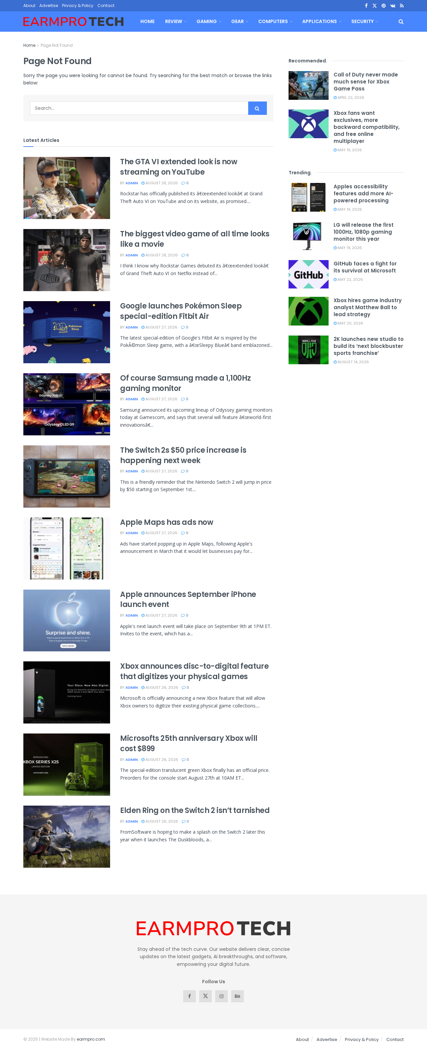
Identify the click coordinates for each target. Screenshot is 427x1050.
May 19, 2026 (349, 150)
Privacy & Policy (77, 5)
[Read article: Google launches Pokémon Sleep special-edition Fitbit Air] (66, 332)
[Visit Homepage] (73, 21)
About (29, 5)
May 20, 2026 (350, 323)
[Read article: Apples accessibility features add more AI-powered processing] (309, 197)
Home (147, 21)
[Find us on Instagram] (221, 996)
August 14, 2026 (353, 362)
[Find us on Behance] (237, 996)
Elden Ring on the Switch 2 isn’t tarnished (195, 810)
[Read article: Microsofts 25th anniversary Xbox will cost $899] (66, 764)
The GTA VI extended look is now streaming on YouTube (178, 167)
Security (362, 21)
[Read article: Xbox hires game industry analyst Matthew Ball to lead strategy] (309, 311)
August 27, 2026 (160, 327)
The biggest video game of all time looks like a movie (194, 239)
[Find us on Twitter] (374, 6)
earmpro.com (91, 1039)
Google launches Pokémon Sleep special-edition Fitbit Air (181, 311)
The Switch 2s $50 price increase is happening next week (183, 455)
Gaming (206, 21)
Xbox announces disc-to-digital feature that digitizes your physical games (194, 671)
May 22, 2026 (350, 279)
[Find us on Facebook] (366, 6)
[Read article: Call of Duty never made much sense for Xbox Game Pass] (309, 85)
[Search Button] (401, 21)
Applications (319, 21)
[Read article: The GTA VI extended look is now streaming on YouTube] (66, 188)
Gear (237, 21)
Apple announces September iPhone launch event (188, 599)
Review (173, 21)
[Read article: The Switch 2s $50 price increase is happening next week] (66, 476)
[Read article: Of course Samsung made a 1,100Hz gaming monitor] (66, 404)
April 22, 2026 (350, 97)
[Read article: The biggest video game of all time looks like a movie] (66, 260)
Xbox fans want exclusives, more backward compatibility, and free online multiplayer (367, 127)
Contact (105, 5)
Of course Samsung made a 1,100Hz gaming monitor (185, 383)
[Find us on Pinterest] (384, 6)
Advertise (48, 5)
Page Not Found (57, 45)
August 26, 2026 (161, 687)
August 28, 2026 (161, 183)
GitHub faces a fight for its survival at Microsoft (365, 267)
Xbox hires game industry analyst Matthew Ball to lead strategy (368, 307)
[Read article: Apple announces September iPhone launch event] (66, 621)
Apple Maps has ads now (166, 522)
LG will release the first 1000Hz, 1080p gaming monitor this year (364, 231)
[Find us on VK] (392, 6)
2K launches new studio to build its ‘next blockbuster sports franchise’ (369, 346)
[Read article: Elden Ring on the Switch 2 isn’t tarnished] (66, 837)
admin (131, 183)
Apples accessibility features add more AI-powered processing (363, 193)
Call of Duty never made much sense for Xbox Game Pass (366, 81)
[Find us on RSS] (402, 6)
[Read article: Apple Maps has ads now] (66, 548)
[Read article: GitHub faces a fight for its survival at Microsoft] (309, 274)
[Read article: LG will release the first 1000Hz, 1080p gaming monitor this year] (309, 235)
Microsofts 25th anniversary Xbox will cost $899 (189, 743)
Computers (273, 21)
